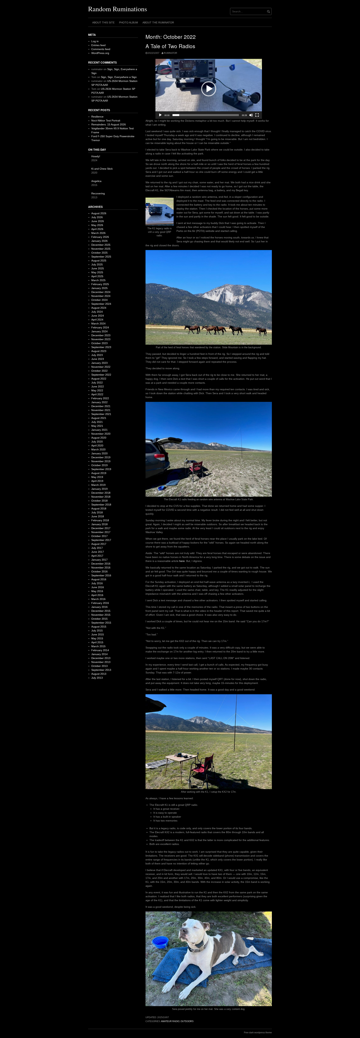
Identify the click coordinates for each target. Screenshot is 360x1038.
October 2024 (99, 299)
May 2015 (97, 638)
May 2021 (97, 425)
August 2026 (98, 213)
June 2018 (97, 516)
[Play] (160, 115)
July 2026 (97, 217)
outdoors (187, 1021)
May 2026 (97, 225)
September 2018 (101, 504)
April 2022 (97, 394)
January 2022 (99, 402)
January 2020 (99, 453)
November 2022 (100, 366)
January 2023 (99, 362)
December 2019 (100, 457)
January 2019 (99, 488)
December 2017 (100, 528)
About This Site (103, 22)
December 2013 (100, 658)
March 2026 (98, 232)
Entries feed (98, 45)
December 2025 (100, 244)
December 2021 (100, 406)
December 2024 (100, 292)
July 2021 (97, 421)
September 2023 (101, 347)
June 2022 (97, 386)
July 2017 (97, 547)
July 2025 (97, 264)
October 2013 (99, 665)
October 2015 (99, 618)
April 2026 (97, 229)
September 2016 (101, 575)
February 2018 (100, 520)
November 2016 (100, 567)
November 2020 (100, 433)
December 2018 (100, 492)
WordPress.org (100, 53)
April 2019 (97, 480)
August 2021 (98, 417)
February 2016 (100, 602)
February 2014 (100, 650)
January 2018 (99, 524)
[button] (208, 88)
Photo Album (128, 22)
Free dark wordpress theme (258, 1032)
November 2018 (100, 496)
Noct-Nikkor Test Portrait (105, 120)
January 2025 (99, 288)
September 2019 (101, 469)
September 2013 (101, 669)
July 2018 (97, 512)
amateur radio (170, 1021)
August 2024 (98, 307)
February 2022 (100, 398)
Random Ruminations (117, 8)
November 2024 (100, 295)
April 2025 (97, 276)
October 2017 (99, 536)
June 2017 (97, 551)
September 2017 (101, 539)
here (182, 560)
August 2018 (98, 508)
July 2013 (97, 677)
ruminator (170, 53)
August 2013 (98, 673)
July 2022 (97, 382)
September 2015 (101, 622)
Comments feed (100, 49)
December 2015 (100, 610)
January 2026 (99, 240)
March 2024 (98, 323)
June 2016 (97, 587)
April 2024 (97, 319)
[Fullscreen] (257, 115)
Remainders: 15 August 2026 (108, 124)
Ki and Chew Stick (102, 168)
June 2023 (97, 358)
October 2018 (99, 500)
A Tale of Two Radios (170, 46)
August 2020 (98, 437)
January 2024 (99, 331)
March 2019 (98, 484)
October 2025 (99, 252)
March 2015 (98, 646)
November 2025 (100, 248)
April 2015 (97, 642)
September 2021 (101, 414)
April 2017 (97, 555)
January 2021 (99, 429)
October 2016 (99, 571)
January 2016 (99, 606)
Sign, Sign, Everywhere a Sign (119, 77)
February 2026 (100, 236)
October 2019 (99, 465)
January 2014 (99, 654)
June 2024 (97, 315)
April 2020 (97, 445)
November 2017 (100, 532)
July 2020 (97, 441)
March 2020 (98, 449)
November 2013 (100, 662)
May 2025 (97, 272)
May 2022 (97, 390)
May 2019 (97, 477)
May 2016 (97, 591)
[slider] (205, 115)
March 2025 (98, 280)
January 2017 (99, 559)
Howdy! (95, 156)
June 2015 (97, 634)
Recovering (98, 193)
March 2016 (98, 599)
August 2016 (98, 579)
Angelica (96, 181)
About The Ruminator (158, 22)
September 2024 (101, 303)
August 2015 (98, 626)
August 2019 (98, 473)
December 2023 (100, 335)
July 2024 (97, 311)
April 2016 (97, 595)
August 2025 (98, 260)
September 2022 (101, 374)
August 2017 (98, 543)
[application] (208, 89)
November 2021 (100, 410)
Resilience (97, 116)
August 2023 (98, 351)
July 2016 (97, 583)
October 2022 (99, 370)
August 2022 (98, 378)
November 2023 (100, 339)
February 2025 (100, 284)
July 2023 (97, 354)
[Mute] (251, 115)
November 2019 (100, 461)
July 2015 (97, 630)
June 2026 (97, 221)
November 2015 (100, 614)
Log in (95, 41)
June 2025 (97, 268)
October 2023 (99, 343)
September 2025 (101, 256)
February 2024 (100, 327)
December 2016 (100, 563)
